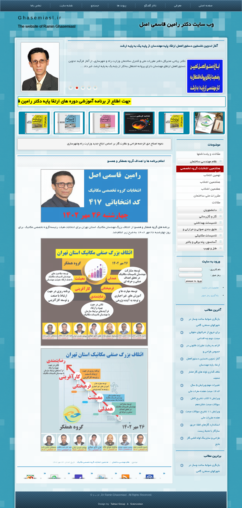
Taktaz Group (118, 504)
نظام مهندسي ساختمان (203, 162)
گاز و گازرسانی (208, 216)
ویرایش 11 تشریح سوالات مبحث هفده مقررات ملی (203, 414)
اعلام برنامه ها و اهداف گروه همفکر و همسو (136, 161)
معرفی (177, 5)
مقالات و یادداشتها (208, 154)
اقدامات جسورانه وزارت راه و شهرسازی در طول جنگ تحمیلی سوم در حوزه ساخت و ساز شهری (109, 143)
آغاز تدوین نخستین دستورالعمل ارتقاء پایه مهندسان (203, 361)
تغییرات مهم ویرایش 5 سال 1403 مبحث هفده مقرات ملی (204, 388)
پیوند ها (121, 5)
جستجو (95, 5)
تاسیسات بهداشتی (205, 223)
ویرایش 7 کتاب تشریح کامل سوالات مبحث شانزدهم (205, 401)
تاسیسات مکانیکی (206, 236)
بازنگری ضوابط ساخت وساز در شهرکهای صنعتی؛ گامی (204, 322)
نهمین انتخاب (211, 175)
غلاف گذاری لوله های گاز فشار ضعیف (194, 46)
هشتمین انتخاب (210, 182)
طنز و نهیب (210, 248)
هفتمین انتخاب (210, 189)
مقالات (216, 203)
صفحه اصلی (205, 5)
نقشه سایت (66, 5)
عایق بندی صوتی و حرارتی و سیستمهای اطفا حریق (203, 230)
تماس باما (35, 5)
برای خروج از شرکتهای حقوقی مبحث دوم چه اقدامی (204, 335)
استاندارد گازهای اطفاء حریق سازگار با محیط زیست (205, 428)
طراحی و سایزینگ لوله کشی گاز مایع (203, 441)
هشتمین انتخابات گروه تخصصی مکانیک (201, 169)
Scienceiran (136, 504)
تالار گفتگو (150, 5)
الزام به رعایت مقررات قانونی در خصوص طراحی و (203, 348)
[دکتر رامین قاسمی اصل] (40, 90)
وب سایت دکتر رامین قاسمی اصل (176, 25)
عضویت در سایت (210, 288)
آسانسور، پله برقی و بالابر (201, 242)
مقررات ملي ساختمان (207, 196)
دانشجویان (210, 210)
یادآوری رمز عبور (210, 295)
